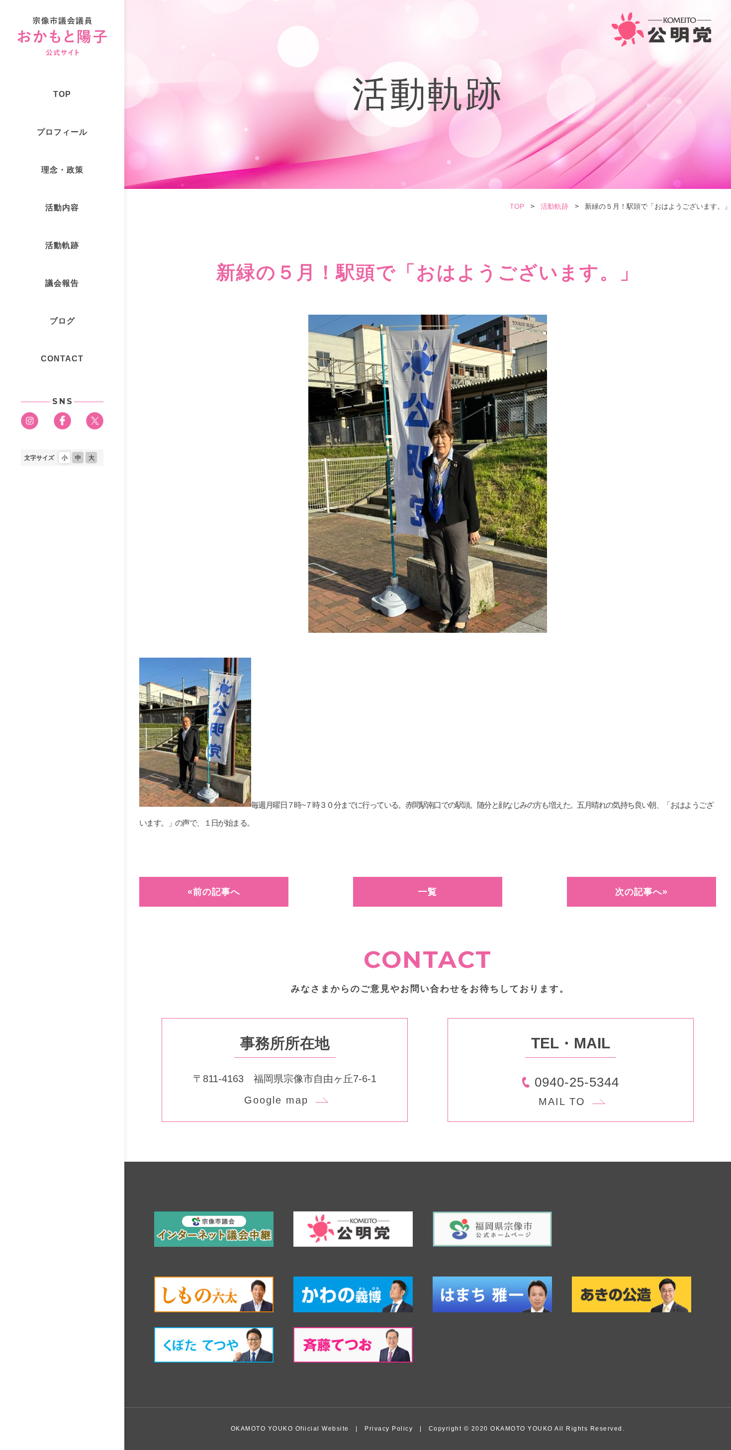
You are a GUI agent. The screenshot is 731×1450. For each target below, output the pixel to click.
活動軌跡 (62, 245)
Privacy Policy (389, 1428)
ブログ (62, 321)
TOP (62, 94)
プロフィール (62, 132)
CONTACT (62, 358)
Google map (276, 1100)
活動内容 (62, 207)
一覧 (427, 892)
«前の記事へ (213, 892)
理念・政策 (62, 170)
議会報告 (62, 283)
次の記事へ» (641, 892)
